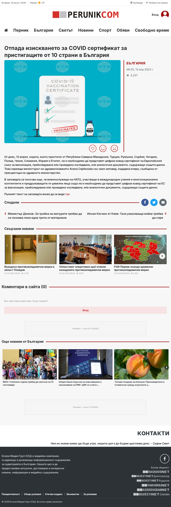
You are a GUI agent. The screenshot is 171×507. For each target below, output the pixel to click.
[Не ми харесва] (116, 148)
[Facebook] (164, 458)
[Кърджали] (153, 481)
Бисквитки (73, 494)
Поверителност (11, 494)
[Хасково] (156, 472)
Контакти (153, 433)
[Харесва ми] (104, 148)
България (43, 30)
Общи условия (32, 494)
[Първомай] (155, 485)
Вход (155, 14)
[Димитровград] (150, 476)
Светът (66, 30)
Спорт (105, 30)
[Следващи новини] (162, 256)
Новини (86, 30)
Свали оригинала (16, 63)
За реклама (90, 494)
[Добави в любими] (93, 148)
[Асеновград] (153, 490)
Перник (21, 30)
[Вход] (165, 14)
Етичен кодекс (53, 494)
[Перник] (85, 14)
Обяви (123, 30)
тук (67, 194)
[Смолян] (151, 494)
